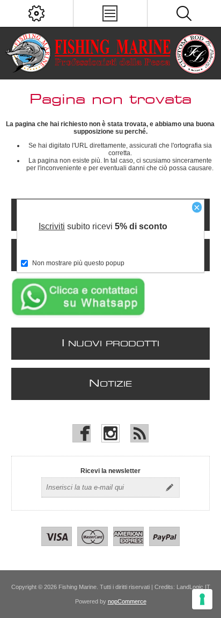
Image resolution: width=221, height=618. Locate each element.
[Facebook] (81, 433)
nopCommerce (127, 601)
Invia (169, 487)
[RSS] (139, 433)
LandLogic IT (193, 587)
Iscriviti (52, 226)
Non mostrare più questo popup (78, 263)
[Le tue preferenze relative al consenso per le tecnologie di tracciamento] (202, 599)
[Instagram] (110, 433)
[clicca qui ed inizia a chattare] (78, 315)
